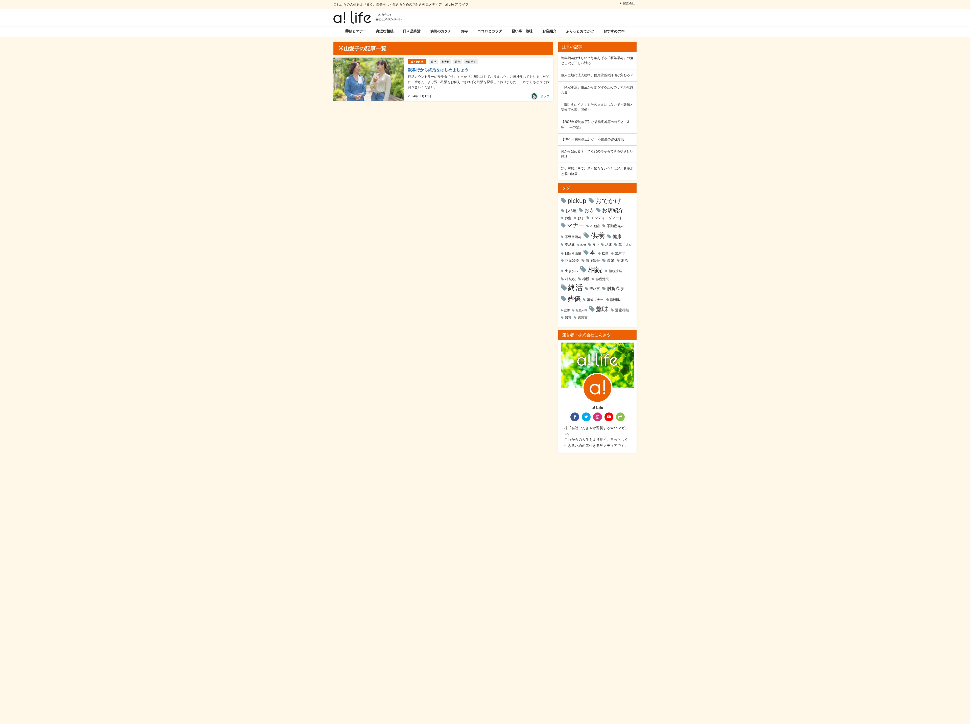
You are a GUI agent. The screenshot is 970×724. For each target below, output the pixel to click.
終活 (433, 61)
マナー (575, 225)
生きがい (571, 271)
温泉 (610, 260)
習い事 (594, 289)
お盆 (568, 218)
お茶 (581, 218)
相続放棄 (615, 271)
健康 (617, 236)
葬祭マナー (595, 299)
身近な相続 (385, 31)
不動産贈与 (573, 237)
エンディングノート (607, 218)
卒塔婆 (570, 244)
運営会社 (629, 3)
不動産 (595, 226)
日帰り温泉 (573, 253)
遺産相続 (622, 310)
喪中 (595, 244)
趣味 (602, 309)
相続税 (570, 279)
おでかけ (608, 201)
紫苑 (457, 61)
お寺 (464, 31)
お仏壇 (571, 211)
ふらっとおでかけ (580, 31)
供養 (598, 235)
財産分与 (581, 310)
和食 (583, 245)
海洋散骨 (593, 260)
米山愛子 (471, 61)
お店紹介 (549, 31)
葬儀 (574, 298)
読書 (567, 310)
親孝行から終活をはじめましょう (438, 70)
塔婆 (608, 244)
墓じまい (625, 244)
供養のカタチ (440, 31)
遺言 (568, 317)
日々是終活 (412, 31)
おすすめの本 (614, 31)
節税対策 (602, 279)
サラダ (544, 96)
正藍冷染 (572, 260)
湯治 (624, 260)
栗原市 (620, 253)
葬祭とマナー (356, 31)
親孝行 (445, 61)
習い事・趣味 (522, 31)
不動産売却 (615, 226)
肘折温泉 (615, 289)
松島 (605, 253)
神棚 (585, 279)
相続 (595, 269)
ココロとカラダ (489, 31)
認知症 (616, 299)
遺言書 (583, 317)
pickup (577, 200)
